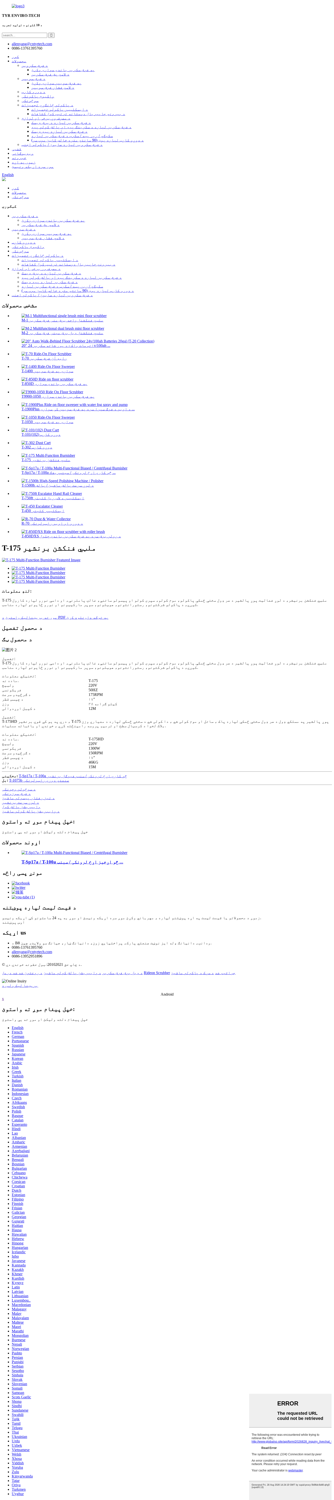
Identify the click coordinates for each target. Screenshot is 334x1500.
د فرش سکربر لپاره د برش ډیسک (61, 122)
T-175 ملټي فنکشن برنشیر (46, 460)
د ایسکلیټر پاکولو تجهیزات (59, 109)
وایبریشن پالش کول (21, 807)
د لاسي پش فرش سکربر (50, 74)
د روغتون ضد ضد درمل (22, 973)
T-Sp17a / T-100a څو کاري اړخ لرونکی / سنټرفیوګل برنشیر (73, 776)
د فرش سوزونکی (16, 793)
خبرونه (19, 158)
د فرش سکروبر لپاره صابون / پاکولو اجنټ (62, 144)
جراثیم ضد (225, 973)
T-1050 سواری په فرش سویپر (47, 422)
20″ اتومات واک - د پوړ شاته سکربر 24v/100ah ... (66, 345)
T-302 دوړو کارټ (37, 447)
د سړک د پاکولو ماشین (192, 973)
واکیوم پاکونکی (38, 96)
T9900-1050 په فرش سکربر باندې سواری (58, 396)
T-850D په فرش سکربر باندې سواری (55, 384)
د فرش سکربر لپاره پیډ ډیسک (59, 131)
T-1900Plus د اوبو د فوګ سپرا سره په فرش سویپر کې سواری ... (78, 409)
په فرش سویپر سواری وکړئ (56, 83)
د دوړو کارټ (33, 92)
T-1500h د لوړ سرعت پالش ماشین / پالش (58, 485)
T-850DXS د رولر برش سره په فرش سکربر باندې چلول (71, 536)
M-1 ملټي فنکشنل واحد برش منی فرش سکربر (62, 320)
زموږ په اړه (24, 162)
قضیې (17, 149)
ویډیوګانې (23, 153)
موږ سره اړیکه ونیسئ (33, 166)
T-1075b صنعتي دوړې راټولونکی (39, 780)
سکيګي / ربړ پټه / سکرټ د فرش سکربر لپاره (72, 136)
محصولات (19, 61)
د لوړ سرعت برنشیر (20, 802)
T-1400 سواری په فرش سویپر (47, 371)
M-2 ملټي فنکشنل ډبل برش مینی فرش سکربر (62, 333)
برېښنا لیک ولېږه (20, 985)
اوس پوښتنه (13, 922)
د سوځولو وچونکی (19, 789)
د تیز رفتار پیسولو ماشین (28, 798)
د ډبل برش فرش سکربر (122, 973)
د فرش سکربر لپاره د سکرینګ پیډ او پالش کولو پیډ (81, 127)
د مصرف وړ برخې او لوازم (46, 118)
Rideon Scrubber (157, 973)
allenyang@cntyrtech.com (32, 952)
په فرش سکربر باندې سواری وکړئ (63, 70)
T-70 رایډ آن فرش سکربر (44, 358)
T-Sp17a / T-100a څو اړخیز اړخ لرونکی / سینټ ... (72, 861)
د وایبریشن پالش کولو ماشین (31, 811)
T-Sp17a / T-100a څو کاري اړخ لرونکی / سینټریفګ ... (69, 472)
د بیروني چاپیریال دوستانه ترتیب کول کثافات (78, 114)
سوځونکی (30, 100)
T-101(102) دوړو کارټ (41, 434)
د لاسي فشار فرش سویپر (52, 87)
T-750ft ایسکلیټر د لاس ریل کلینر (53, 498)
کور (15, 56)
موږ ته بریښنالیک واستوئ (31, 617)
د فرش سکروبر (35, 65)
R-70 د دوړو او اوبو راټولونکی (52, 523)
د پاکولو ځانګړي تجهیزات (47, 105)
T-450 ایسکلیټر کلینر (43, 511)
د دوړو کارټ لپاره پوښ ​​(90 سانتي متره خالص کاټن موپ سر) (87, 140)
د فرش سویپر (33, 78)
